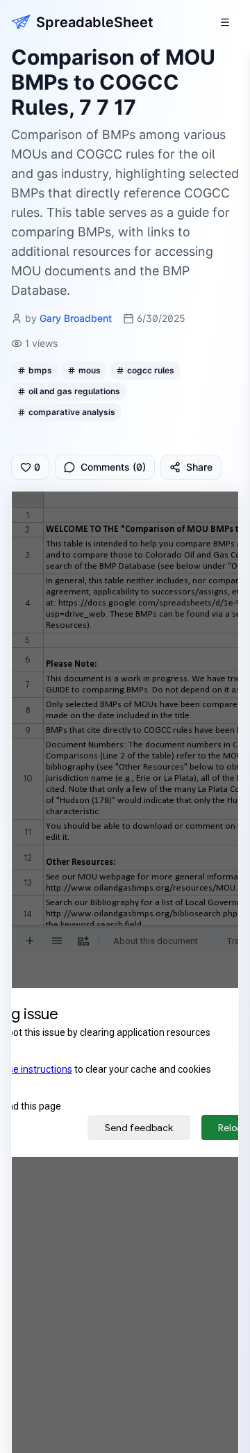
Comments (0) (113, 467)
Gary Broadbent (76, 318)
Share (199, 467)
